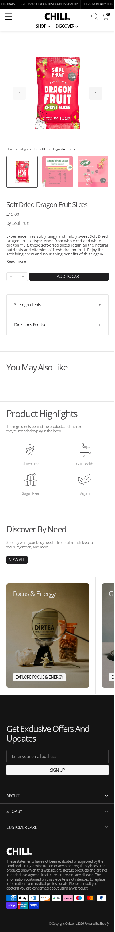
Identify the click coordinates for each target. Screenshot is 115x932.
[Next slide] (95, 93)
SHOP (41, 26)
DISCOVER (65, 26)
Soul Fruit (20, 223)
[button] (18, 16)
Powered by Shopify (92, 928)
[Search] (94, 16)
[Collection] (47, 635)
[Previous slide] (19, 93)
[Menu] (8, 16)
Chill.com (66, 928)
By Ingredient (26, 149)
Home (10, 149)
